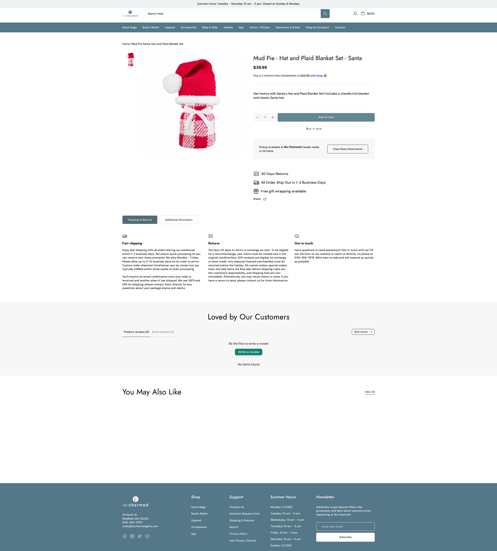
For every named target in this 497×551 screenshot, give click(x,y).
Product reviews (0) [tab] (136, 332)
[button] (132, 27)
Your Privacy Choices (242, 540)
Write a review (248, 352)
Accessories (199, 527)
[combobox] (233, 13)
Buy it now (314, 128)
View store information (347, 149)
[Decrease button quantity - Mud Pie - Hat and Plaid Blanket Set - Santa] (257, 117)
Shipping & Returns (140, 219)
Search (233, 527)
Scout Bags (198, 507)
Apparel (196, 520)
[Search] (325, 13)
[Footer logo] (135, 501)
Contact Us (236, 507)
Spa (193, 533)
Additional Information (179, 219)
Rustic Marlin (199, 513)
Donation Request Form (244, 513)
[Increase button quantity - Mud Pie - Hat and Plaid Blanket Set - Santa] (272, 117)
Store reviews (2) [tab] (163, 332)
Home (126, 44)
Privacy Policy (238, 533)
